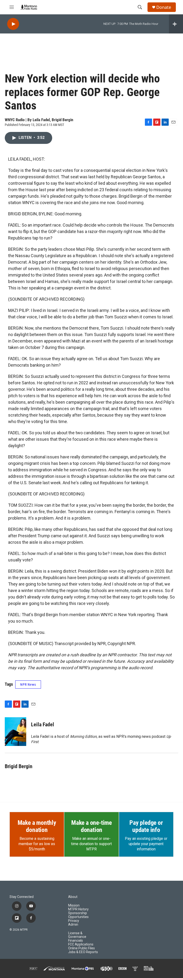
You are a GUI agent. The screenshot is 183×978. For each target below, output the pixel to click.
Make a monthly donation (37, 826)
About (72, 897)
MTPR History (78, 909)
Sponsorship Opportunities (78, 915)
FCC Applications (80, 944)
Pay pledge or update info (146, 826)
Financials (75, 940)
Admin (73, 924)
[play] (13, 24)
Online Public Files (81, 948)
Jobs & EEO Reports (83, 952)
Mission (74, 905)
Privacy (73, 921)
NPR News (28, 684)
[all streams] (176, 23)
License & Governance (77, 935)
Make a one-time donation (91, 826)
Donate (163, 7)
